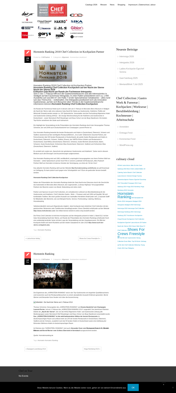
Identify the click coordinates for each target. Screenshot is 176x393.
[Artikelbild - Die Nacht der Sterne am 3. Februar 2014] (53, 302)
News (112, 5)
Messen (103, 5)
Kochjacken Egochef (124, 222)
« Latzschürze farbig (33, 238)
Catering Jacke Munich (125, 172)
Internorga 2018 (122, 208)
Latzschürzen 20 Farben (138, 222)
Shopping (121, 5)
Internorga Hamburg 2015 (126, 212)
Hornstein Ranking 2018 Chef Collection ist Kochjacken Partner (68, 51)
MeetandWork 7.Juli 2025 (131, 84)
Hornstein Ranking (44, 230)
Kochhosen (130, 215)
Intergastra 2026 (126, 62)
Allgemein (65, 57)
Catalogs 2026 (91, 5)
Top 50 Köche (136, 241)
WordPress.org (126, 145)
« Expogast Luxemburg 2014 (36, 349)
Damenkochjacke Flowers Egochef (128, 179)
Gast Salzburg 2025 (128, 78)
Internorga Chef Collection (136, 208)
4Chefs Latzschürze (124, 165)
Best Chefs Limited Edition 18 (136, 169)
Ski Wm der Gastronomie (128, 238)
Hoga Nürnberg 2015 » (92, 349)
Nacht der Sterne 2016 (125, 226)
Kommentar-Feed (127, 139)
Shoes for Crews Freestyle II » (89, 238)
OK (133, 387)
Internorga (137, 205)
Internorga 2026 (126, 56)
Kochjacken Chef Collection (135, 219)
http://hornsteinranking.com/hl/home (83, 168)
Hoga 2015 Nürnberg (133, 186)
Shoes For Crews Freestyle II (131, 233)
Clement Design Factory (134, 176)
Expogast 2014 (133, 183)
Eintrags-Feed (125, 133)
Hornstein (41, 340)
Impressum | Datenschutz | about (141, 5)
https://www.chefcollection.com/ (44, 211)
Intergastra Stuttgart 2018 (125, 205)
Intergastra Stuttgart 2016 (133, 201)
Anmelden (124, 127)
